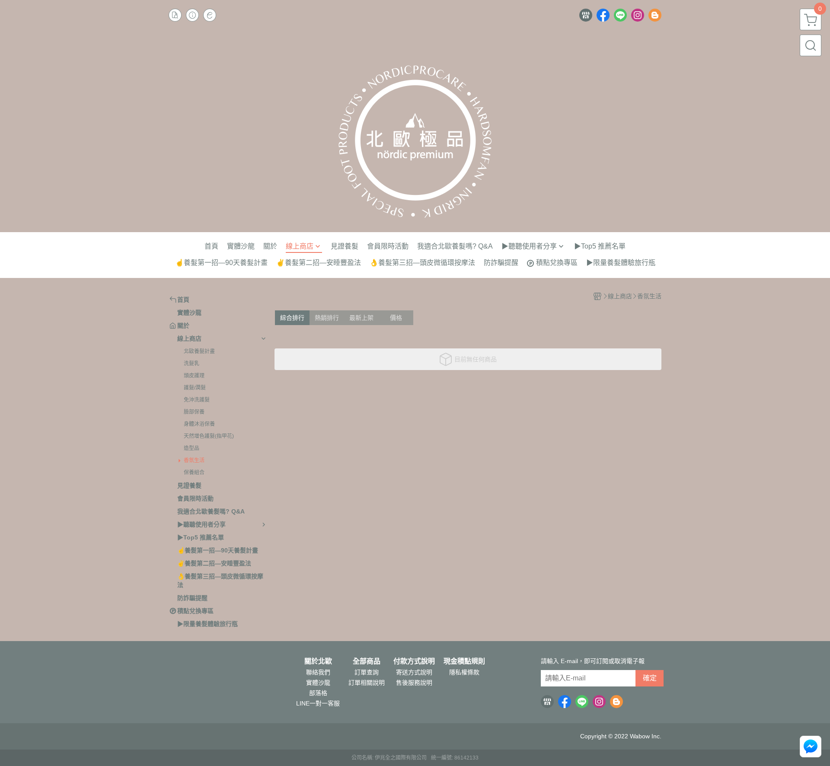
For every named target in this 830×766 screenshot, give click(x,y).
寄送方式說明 (414, 672)
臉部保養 (194, 412)
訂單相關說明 (366, 683)
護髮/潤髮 (195, 388)
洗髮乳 (191, 364)
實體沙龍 (318, 683)
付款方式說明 (414, 661)
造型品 (191, 448)
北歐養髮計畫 (199, 351)
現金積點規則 (464, 661)
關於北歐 (318, 661)
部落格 (318, 693)
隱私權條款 (464, 672)
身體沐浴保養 (199, 424)
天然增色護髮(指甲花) (209, 436)
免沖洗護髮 (197, 400)
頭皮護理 (194, 376)
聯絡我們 (318, 672)
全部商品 (366, 661)
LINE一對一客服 (318, 703)
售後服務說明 (414, 683)
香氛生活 (194, 460)
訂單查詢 (366, 672)
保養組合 (194, 472)
